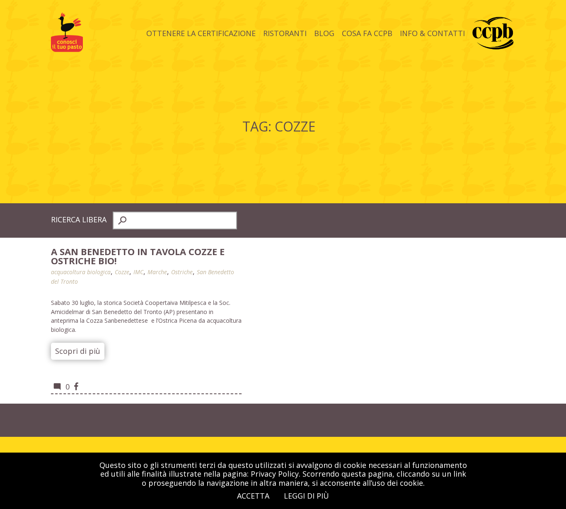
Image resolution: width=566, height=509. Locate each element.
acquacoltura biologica (81, 272)
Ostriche (182, 272)
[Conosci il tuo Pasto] (67, 49)
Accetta (253, 496)
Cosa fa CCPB (367, 33)
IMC (138, 272)
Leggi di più (306, 496)
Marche (157, 272)
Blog (324, 33)
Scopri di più (77, 351)
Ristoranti (285, 33)
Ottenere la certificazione (201, 33)
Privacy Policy (275, 474)
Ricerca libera (78, 219)
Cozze (122, 272)
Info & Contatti (432, 33)
